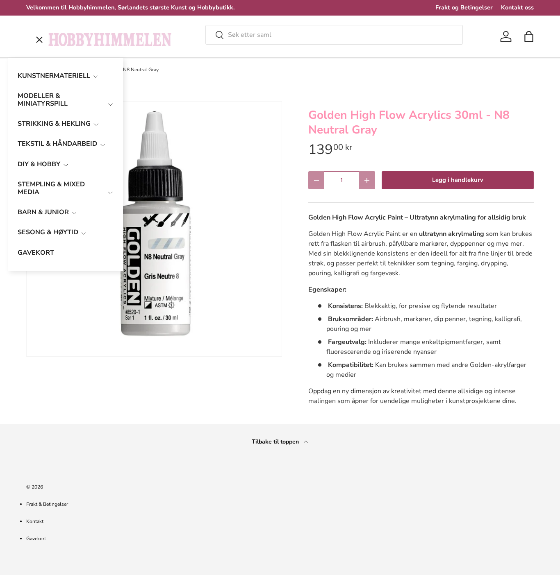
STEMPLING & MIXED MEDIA (51, 188)
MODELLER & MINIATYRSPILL (43, 99)
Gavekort (36, 538)
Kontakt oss (517, 7)
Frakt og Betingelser (464, 7)
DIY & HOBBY (39, 164)
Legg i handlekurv (457, 180)
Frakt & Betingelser (47, 504)
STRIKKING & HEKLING (54, 123)
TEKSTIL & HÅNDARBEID (57, 143)
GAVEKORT (36, 252)
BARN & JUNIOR (43, 212)
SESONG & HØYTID (48, 232)
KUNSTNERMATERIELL (54, 75)
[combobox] (334, 34)
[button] (529, 36)
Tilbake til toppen (276, 442)
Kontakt (34, 521)
